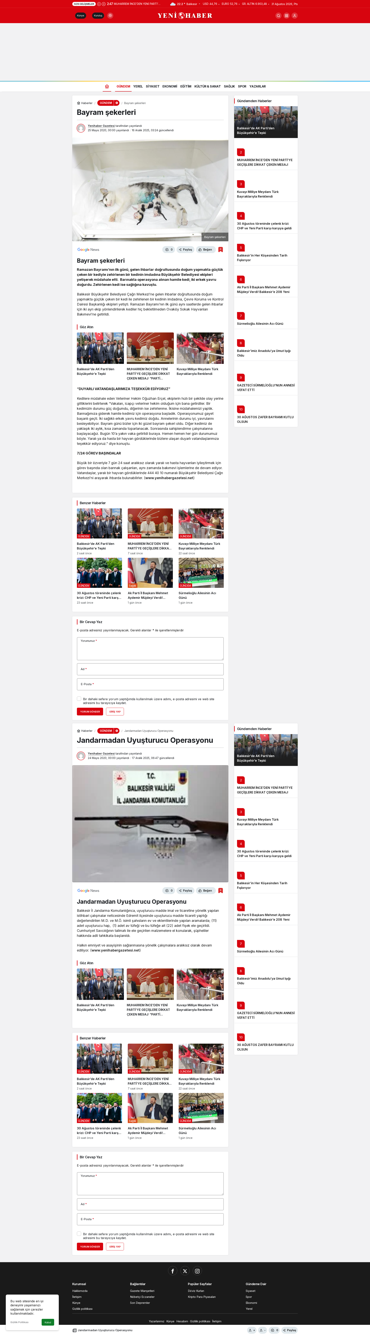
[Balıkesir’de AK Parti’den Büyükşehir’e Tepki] (100, 356)
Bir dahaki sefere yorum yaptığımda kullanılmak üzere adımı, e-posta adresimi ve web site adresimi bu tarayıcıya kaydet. (148, 701)
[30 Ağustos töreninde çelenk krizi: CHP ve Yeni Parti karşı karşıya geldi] (99, 581)
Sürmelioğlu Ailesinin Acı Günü (260, 324)
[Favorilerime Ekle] (220, 249)
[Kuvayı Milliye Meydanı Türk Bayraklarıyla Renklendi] (200, 356)
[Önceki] (99, 4)
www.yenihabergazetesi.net (169, 478)
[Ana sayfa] (107, 86)
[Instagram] (197, 1270)
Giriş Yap (115, 711)
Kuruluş (98, 15)
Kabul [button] (48, 1322)
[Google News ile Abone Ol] (88, 249)
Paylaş (291, 1330)
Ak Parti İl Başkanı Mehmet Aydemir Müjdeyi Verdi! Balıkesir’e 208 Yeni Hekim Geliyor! (264, 291)
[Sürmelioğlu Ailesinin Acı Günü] (201, 581)
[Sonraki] (103, 4)
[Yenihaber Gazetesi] (185, 15)
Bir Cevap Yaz (91, 622)
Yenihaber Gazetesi (101, 125)
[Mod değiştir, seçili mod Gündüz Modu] (110, 16)
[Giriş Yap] (295, 16)
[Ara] (278, 16)
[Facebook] (172, 1270)
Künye (80, 15)
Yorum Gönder (90, 711)
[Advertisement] (185, 52)
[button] (286, 16)
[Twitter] (185, 1270)
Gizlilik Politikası (19, 1322)
